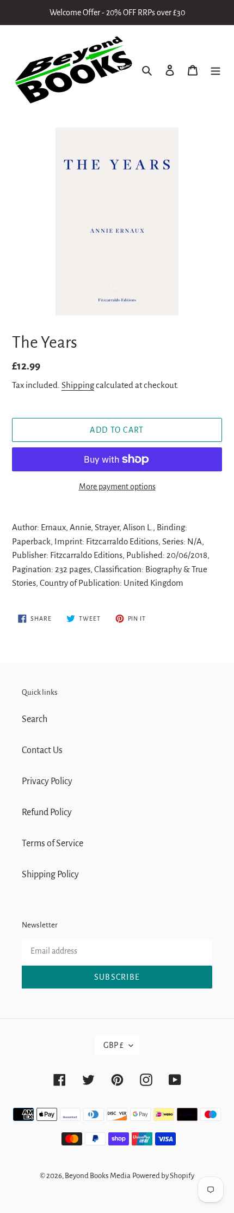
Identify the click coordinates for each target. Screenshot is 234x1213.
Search (34, 719)
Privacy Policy (47, 781)
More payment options (117, 486)
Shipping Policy (50, 875)
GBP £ (113, 1045)
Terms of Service (52, 843)
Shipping (77, 385)
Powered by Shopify (163, 1176)
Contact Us (42, 750)
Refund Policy (47, 812)
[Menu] (215, 70)
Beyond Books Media (98, 1176)
